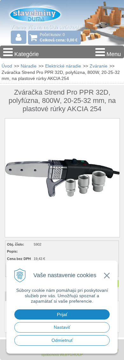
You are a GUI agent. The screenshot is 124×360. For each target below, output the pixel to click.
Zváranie (98, 65)
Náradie (29, 65)
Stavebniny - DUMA (41, 14)
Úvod (7, 65)
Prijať (62, 314)
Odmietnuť (62, 340)
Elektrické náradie (63, 65)
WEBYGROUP (71, 354)
